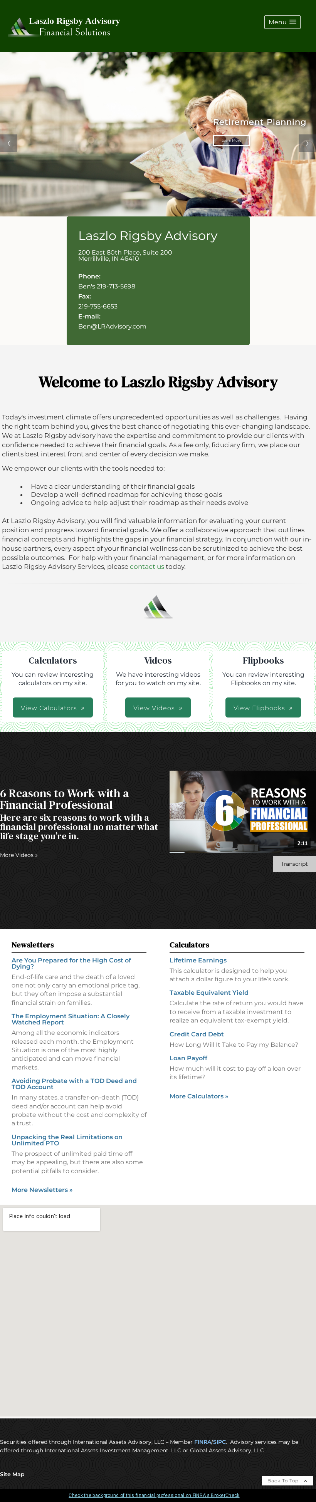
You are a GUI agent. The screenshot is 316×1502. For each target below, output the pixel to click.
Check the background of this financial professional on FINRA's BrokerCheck (154, 1495)
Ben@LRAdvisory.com (112, 326)
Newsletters (33, 944)
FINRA (202, 1441)
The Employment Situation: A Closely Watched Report (70, 1019)
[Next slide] (307, 143)
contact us (147, 566)
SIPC (219, 1441)
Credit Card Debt (197, 1034)
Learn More (261, 140)
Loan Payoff (188, 1058)
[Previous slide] (8, 143)
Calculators (189, 944)
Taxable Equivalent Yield (209, 992)
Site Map (12, 1474)
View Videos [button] (154, 708)
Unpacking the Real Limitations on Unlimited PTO (67, 1140)
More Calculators (199, 1096)
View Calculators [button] (49, 708)
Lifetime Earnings (198, 960)
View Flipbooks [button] (259, 708)
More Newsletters (42, 1190)
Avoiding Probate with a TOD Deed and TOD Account (74, 1084)
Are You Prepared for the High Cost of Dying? (71, 963)
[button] (282, 22)
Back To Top (283, 1481)
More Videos (19, 855)
